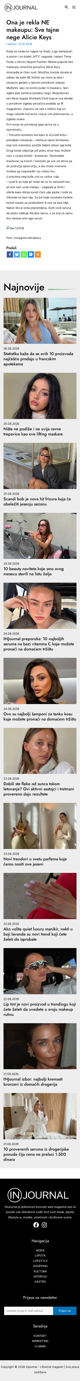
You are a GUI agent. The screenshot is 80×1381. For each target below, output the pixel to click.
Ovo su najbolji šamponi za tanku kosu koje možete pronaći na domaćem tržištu (39, 716)
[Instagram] (44, 1225)
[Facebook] (10, 254)
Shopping (40, 1266)
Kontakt (40, 1335)
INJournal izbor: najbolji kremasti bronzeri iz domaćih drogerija (33, 1081)
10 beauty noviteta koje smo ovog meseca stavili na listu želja (33, 571)
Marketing (40, 1341)
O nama (40, 1346)
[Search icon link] (67, 8)
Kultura (40, 1271)
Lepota (11, 44)
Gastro (40, 1281)
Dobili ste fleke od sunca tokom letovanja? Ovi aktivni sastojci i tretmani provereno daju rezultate (38, 789)
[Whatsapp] (24, 254)
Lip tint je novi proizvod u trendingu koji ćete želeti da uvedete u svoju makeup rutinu (39, 1009)
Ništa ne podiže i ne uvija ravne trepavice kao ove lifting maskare (33, 431)
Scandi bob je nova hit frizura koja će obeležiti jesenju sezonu (37, 501)
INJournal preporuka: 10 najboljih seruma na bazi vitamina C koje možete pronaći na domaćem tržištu (38, 644)
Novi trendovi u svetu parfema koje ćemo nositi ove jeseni (35, 861)
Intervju (40, 1276)
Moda (40, 1250)
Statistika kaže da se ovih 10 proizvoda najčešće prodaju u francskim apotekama (38, 359)
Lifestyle (40, 1260)
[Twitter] (17, 254)
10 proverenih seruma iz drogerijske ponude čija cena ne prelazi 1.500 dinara (36, 1154)
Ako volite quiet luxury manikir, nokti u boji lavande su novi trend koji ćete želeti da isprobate (38, 934)
